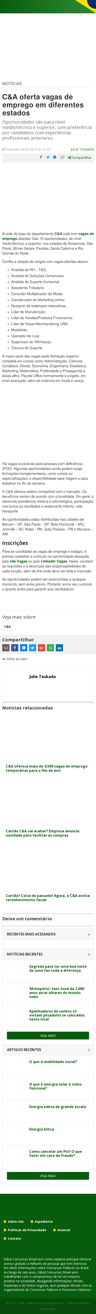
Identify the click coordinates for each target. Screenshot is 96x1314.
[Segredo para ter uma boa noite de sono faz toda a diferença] (16, 971)
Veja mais (48, 1035)
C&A (7, 626)
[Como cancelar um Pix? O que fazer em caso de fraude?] (16, 1156)
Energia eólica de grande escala (57, 1106)
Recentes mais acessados (31, 934)
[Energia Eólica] (16, 1134)
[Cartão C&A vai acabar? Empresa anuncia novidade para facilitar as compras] (48, 824)
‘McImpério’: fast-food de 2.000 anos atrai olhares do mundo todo (56, 992)
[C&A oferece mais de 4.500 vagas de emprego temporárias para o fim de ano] (48, 759)
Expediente (44, 1221)
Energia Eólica (41, 1129)
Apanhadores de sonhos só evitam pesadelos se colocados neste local (57, 1015)
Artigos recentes (24, 1049)
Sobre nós (16, 1221)
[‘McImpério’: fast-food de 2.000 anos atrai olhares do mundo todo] (16, 994)
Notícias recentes (25, 954)
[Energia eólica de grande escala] (16, 1112)
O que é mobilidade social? (53, 1061)
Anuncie (63, 1230)
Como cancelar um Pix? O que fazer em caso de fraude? (55, 1153)
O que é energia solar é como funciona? (55, 1086)
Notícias (12, 83)
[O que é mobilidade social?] (16, 1067)
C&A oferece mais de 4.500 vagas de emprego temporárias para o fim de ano (47, 768)
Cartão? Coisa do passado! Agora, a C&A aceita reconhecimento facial (48, 897)
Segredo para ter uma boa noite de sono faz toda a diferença (58, 968)
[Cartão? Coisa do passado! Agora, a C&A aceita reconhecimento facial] (48, 888)
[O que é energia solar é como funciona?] (16, 1089)
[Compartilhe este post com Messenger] (55, 157)
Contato (14, 1238)
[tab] (48, 934)
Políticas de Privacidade (27, 1230)
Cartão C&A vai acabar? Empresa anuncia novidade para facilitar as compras (42, 833)
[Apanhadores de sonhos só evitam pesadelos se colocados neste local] (16, 1016)
